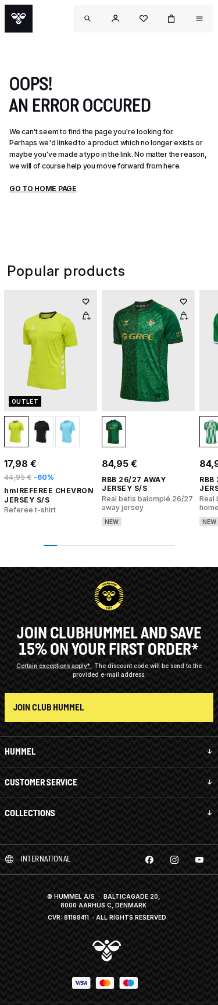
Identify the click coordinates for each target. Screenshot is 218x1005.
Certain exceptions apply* (54, 665)
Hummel (20, 751)
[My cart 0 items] (171, 19)
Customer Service (41, 782)
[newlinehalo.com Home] (19, 19)
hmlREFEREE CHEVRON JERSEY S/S (49, 495)
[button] (116, 19)
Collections (30, 813)
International (45, 859)
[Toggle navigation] (88, 19)
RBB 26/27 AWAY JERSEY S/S (134, 484)
